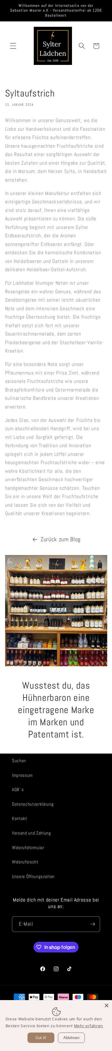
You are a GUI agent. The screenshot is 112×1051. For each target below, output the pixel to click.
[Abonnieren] (92, 924)
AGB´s (18, 790)
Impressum (22, 775)
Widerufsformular (28, 848)
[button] (13, 46)
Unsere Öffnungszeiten (33, 877)
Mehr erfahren (88, 1025)
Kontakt (19, 818)
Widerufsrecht (25, 862)
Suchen (19, 761)
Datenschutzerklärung (32, 804)
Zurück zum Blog (61, 539)
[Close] (107, 1005)
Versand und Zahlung (31, 833)
